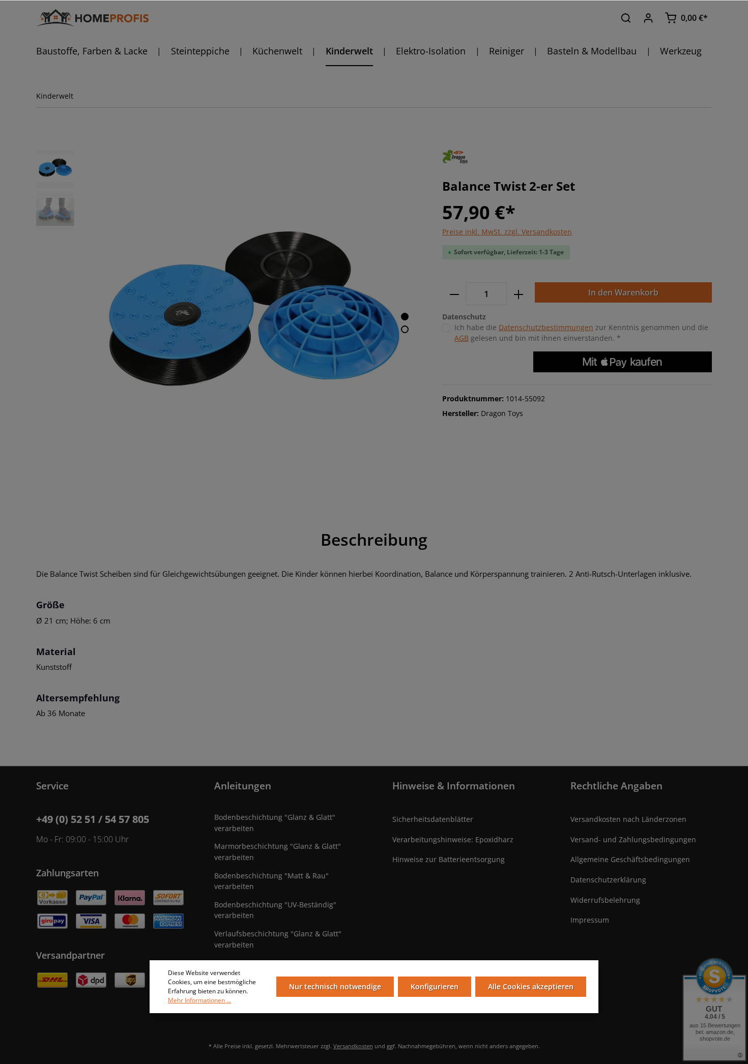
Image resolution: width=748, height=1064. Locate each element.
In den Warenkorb (623, 292)
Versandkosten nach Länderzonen (628, 819)
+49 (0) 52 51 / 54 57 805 (92, 819)
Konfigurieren (434, 986)
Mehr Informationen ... (199, 1000)
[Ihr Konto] (648, 18)
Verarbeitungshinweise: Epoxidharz (452, 839)
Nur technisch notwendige (335, 986)
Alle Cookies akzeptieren (530, 986)
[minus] (454, 293)
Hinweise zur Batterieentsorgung (448, 859)
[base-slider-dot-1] (405, 316)
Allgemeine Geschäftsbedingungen (630, 859)
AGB (461, 338)
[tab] (374, 539)
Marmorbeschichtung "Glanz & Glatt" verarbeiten (277, 851)
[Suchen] (626, 18)
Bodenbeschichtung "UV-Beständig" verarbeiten (275, 910)
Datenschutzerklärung (608, 879)
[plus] (518, 293)
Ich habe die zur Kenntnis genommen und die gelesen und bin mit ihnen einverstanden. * (581, 332)
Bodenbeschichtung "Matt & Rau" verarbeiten (271, 881)
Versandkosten (353, 1046)
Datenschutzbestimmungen (546, 327)
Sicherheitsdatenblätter (432, 819)
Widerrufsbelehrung (605, 900)
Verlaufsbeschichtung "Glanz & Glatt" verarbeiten (277, 939)
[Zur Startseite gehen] (92, 18)
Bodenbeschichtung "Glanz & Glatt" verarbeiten (274, 822)
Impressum (589, 920)
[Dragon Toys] (455, 156)
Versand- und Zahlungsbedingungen (633, 839)
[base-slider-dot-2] (405, 329)
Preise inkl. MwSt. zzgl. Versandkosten (507, 232)
